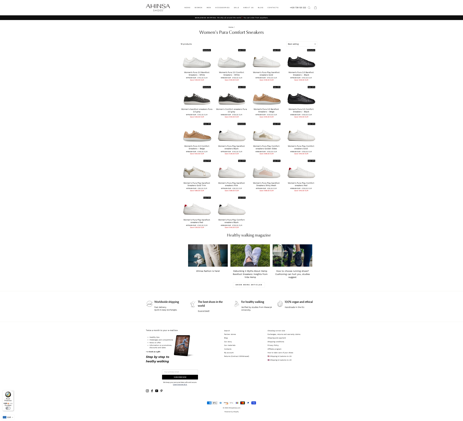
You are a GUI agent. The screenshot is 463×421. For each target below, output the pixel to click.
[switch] (8, 408)
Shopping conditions (276, 342)
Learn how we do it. (180, 384)
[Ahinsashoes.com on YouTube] (156, 390)
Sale (236, 7)
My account (229, 353)
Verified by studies (249, 307)
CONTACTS (273, 7)
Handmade (290, 307)
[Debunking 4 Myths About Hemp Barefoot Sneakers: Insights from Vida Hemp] (250, 255)
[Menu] (12, 391)
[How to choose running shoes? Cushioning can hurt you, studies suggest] (292, 255)
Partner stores (230, 334)
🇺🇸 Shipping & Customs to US (280, 356)
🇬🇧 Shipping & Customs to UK (280, 360)
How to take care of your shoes (280, 353)
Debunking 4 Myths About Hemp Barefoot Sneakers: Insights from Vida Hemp (250, 274)
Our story (228, 342)
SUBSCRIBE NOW (180, 377)
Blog (226, 338)
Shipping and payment (277, 338)
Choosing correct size (276, 331)
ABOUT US (248, 7)
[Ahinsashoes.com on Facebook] (152, 390)
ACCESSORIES (222, 7)
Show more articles (249, 285)
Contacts (227, 349)
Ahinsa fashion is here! (208, 271)
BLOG (260, 7)
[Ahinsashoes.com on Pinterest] (161, 390)
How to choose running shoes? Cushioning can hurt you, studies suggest (292, 274)
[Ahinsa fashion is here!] (208, 255)
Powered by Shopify (232, 412)
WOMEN (198, 7)
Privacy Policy (273, 345)
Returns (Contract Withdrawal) (236, 356)
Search (227, 331)
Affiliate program (274, 349)
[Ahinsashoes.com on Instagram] (147, 390)
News (187, 7)
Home (230, 27)
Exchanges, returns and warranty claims (284, 334)
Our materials (229, 345)
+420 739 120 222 (298, 7)
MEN (209, 7)
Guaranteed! (203, 311)
